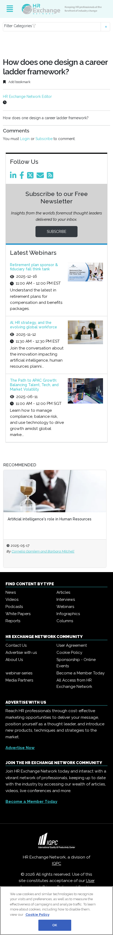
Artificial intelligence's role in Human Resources (49, 519)
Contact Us (16, 645)
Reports (13, 620)
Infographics (68, 613)
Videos (12, 599)
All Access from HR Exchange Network (74, 683)
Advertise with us (21, 652)
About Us (14, 659)
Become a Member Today (80, 673)
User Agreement (71, 645)
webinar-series (19, 673)
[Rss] (51, 177)
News (11, 592)
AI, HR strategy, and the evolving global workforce (33, 324)
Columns (64, 620)
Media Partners (19, 680)
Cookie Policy (69, 652)
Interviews (65, 599)
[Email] (41, 177)
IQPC (56, 863)
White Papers (18, 613)
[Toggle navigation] (10, 9)
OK (54, 925)
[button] (56, 26)
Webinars (65, 606)
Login (25, 139)
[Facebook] (22, 177)
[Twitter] (31, 177)
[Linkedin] (14, 177)
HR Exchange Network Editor (27, 96)
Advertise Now (20, 747)
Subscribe (44, 139)
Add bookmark (19, 82)
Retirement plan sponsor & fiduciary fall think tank (34, 267)
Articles (63, 592)
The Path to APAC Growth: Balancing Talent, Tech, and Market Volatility (34, 384)
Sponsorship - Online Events (76, 662)
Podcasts (14, 606)
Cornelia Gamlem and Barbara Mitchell (43, 551)
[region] (56, 910)
